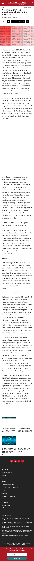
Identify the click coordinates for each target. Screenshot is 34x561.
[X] (12, 21)
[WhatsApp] (20, 21)
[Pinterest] (16, 21)
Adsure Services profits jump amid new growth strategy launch (8, 430)
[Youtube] (22, 461)
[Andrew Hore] (3, 17)
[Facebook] (8, 21)
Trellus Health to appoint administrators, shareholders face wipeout (24, 449)
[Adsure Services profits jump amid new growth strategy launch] (9, 422)
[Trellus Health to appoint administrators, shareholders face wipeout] (25, 440)
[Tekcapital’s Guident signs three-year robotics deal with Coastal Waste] (25, 422)
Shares (3, 7)
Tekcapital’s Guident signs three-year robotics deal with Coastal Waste (25, 430)
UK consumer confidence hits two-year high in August (15, 535)
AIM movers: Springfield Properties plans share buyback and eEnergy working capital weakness (17, 522)
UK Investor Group (8, 542)
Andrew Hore (8, 17)
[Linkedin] (23, 21)
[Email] (27, 21)
